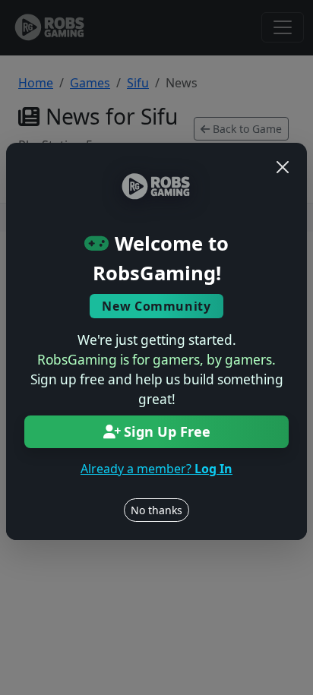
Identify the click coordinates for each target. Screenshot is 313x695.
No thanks (156, 510)
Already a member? (156, 468)
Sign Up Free (167, 431)
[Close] (282, 167)
